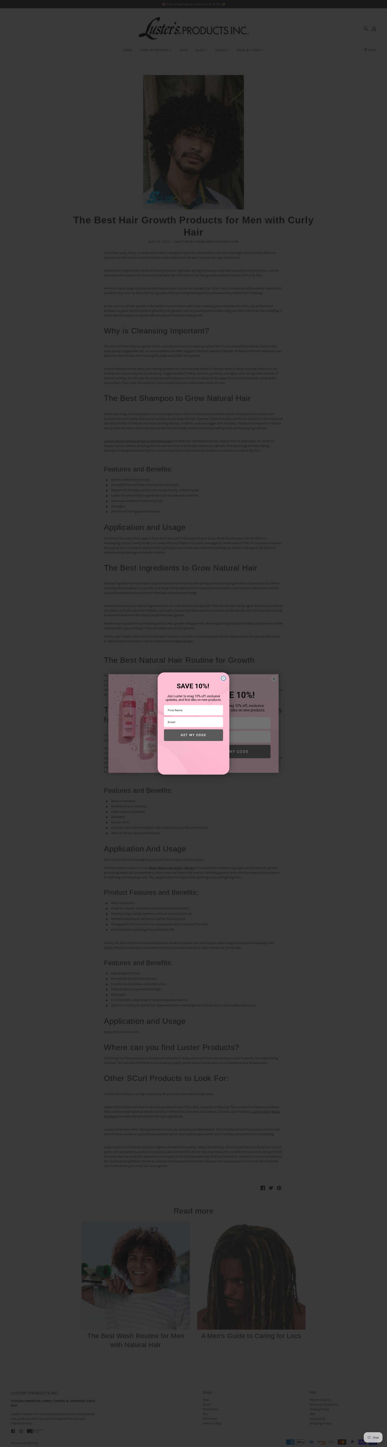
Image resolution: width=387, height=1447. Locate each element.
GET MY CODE (193, 735)
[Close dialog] (223, 678)
